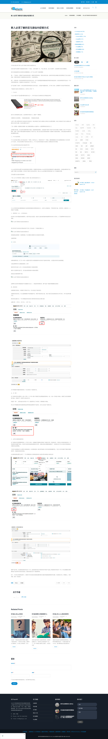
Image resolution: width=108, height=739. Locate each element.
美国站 (88, 155)
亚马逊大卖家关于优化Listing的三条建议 (83, 77)
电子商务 (93, 152)
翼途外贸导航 (45, 731)
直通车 (76, 155)
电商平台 (86, 152)
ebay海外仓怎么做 (84, 105)
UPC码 (87, 137)
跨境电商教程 (69, 8)
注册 (93, 2)
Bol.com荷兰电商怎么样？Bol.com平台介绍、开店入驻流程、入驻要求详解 (88, 91)
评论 (82, 62)
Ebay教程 (78, 46)
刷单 (82, 146)
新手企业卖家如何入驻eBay (86, 98)
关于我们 (35, 709)
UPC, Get (23, 597)
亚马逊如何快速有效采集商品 (87, 111)
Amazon (77, 124)
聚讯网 (68, 731)
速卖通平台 (77, 161)
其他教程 (78, 52)
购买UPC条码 (60, 8)
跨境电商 (82, 158)
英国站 (76, 158)
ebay (76, 127)
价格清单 (35, 703)
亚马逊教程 (79, 15)
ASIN (83, 124)
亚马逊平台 (77, 143)
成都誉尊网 (57, 731)
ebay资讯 (78, 39)
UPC (82, 137)
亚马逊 (22, 582)
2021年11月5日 (13, 616)
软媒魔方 (64, 731)
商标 (76, 149)
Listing (89, 131)
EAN (93, 124)
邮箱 (33, 672)
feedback (77, 131)
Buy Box (88, 124)
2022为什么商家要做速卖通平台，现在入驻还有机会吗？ (67, 717)
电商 (81, 152)
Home (66, 15)
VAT (92, 137)
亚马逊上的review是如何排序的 (61, 614)
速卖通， (84, 161)
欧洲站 (87, 149)
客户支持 (83, 2)
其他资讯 (78, 41)
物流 (76, 152)
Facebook (89, 127)
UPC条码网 (43, 8)
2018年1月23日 (76, 78)
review (76, 137)
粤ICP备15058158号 (66, 736)
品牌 (86, 146)
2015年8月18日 (76, 72)
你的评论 (13, 663)
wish (76, 140)
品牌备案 (92, 146)
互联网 (81, 140)
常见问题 (87, 2)
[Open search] (93, 7)
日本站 (81, 149)
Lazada (83, 131)
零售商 (90, 161)
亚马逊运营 (85, 143)
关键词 (76, 146)
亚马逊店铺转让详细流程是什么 (39, 614)
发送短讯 (80, 721)
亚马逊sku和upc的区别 (17, 614)
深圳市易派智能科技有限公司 (44, 736)
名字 (12, 672)
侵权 (91, 143)
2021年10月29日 (35, 616)
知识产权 (82, 155)
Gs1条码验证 (37, 731)
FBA (94, 127)
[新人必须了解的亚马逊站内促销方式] (41, 46)
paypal (76, 134)
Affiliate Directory (75, 731)
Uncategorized (14, 617)
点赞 (87, 62)
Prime (16, 582)
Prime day (88, 134)
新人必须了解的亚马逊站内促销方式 (30, 27)
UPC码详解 (76, 71)
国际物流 (31, 731)
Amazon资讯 (79, 36)
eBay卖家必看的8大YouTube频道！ (82, 65)
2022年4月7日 (82, 94)
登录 (96, 2)
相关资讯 (77, 34)
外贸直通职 (83, 731)
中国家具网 (51, 731)
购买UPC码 (35, 713)
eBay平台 (82, 127)
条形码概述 (51, 8)
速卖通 (88, 158)
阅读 (77, 62)
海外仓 (92, 149)
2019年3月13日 (76, 67)
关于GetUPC (86, 8)
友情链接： (25, 731)
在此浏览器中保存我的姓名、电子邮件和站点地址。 (24, 679)
